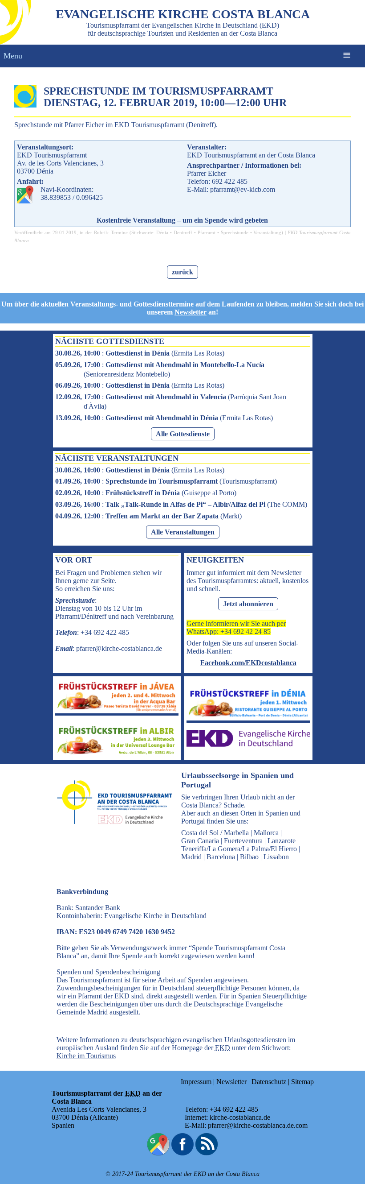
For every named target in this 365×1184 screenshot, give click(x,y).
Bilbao (249, 857)
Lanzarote (282, 841)
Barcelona (221, 857)
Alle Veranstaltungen (183, 532)
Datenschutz (268, 1081)
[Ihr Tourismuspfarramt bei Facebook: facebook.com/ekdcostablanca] (182, 1153)
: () (139, 353)
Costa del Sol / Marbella (215, 832)
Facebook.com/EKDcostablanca (248, 663)
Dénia (162, 232)
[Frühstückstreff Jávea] (117, 709)
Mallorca (266, 832)
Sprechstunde (234, 232)
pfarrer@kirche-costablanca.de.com (258, 1125)
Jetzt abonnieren (248, 604)
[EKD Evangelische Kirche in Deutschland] (248, 744)
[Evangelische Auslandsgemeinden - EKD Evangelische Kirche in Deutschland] (111, 832)
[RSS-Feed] (206, 1153)
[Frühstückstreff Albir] (117, 754)
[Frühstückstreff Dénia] (248, 716)
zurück (182, 272)
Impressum (196, 1081)
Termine (119, 232)
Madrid (191, 857)
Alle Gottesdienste (183, 434)
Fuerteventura (243, 841)
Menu (13, 55)
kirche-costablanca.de (240, 1117)
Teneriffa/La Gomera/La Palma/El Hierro (239, 849)
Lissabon (276, 857)
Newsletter (190, 312)
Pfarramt (206, 232)
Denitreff (183, 232)
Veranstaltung (267, 232)
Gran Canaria (200, 841)
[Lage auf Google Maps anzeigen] (158, 1153)
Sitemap (302, 1081)
